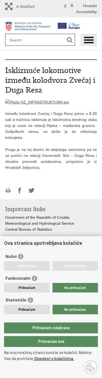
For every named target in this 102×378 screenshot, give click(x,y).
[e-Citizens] (28, 6)
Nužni (11, 256)
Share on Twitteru (31, 190)
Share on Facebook (20, 190)
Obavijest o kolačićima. (53, 358)
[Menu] (89, 40)
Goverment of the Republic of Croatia (37, 217)
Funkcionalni (17, 278)
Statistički (15, 300)
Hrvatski (90, 6)
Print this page (8, 190)
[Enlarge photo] (37, 102)
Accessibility (86, 12)
